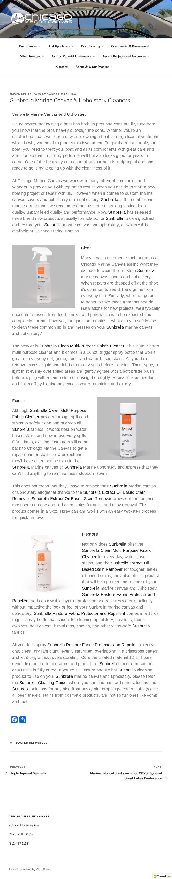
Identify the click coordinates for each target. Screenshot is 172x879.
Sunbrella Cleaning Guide (42, 682)
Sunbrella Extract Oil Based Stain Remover (71, 498)
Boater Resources (32, 742)
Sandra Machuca (61, 94)
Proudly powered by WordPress (30, 869)
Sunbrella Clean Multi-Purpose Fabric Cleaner (81, 346)
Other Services (30, 56)
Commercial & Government (130, 46)
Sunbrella (109, 199)
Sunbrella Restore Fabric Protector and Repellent (79, 613)
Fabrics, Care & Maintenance (71, 56)
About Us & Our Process (92, 66)
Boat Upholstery (59, 46)
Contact (62, 66)
